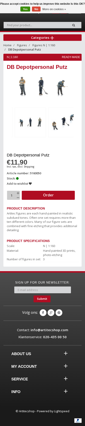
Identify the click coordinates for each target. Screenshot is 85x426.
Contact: (42, 330)
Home (7, 45)
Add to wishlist (18, 184)
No (36, 9)
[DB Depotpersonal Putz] (30, 122)
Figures (22, 45)
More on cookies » (54, 9)
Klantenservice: (42, 337)
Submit (42, 299)
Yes (25, 9)
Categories (40, 37)
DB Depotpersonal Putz (24, 49)
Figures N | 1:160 (43, 45)
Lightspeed (61, 411)
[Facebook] (43, 312)
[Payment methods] (78, 420)
